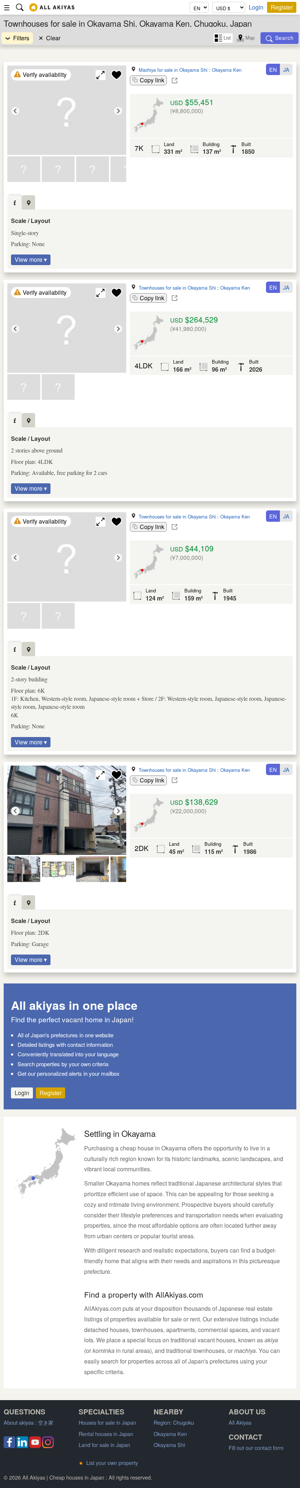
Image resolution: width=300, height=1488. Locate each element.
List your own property (108, 1462)
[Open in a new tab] (174, 80)
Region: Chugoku (174, 1422)
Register (282, 7)
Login (256, 7)
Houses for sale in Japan (107, 1422)
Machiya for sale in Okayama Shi (173, 69)
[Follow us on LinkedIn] (22, 1446)
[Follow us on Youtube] (35, 1446)
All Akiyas (240, 1422)
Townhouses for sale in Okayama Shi (177, 287)
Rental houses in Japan (106, 1433)
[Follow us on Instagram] (48, 1446)
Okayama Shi (169, 1444)
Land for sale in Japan (104, 1444)
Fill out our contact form (256, 1447)
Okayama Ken (226, 69)
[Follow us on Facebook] (9, 1446)
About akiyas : (28, 1422)
